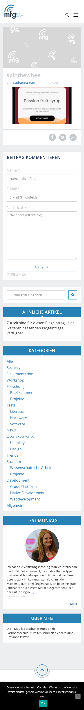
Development (18, 480)
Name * (13, 170)
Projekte (17, 398)
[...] (32, 592)
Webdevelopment (25, 499)
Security (13, 367)
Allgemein (15, 505)
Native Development (27, 492)
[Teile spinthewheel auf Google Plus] (72, 137)
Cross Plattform (23, 486)
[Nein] (78, 696)
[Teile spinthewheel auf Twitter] (62, 137)
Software (17, 424)
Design (16, 449)
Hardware (18, 417)
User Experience (20, 436)
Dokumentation (20, 373)
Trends (12, 455)
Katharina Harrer (26, 82)
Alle (10, 361)
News (11, 430)
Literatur (17, 411)
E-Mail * (13, 188)
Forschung (16, 386)
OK (43, 703)
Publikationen (21, 392)
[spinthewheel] (42, 105)
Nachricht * (16, 207)
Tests (11, 405)
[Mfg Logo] (13, 11)
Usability (17, 442)
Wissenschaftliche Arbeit (31, 467)
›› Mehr (72, 604)
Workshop (15, 380)
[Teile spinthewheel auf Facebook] (51, 137)
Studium (14, 461)
